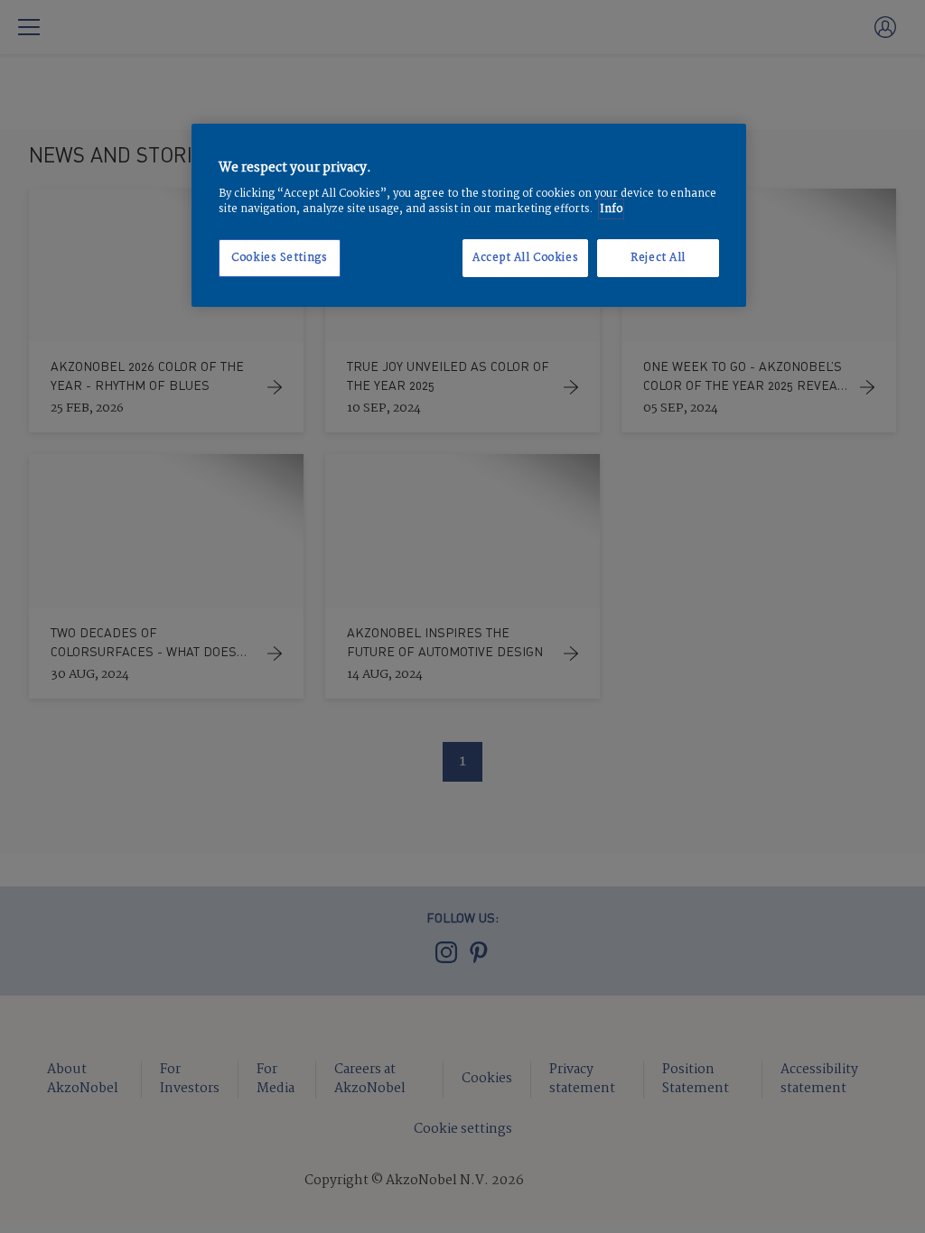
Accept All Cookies (525, 257)
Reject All (658, 257)
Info (611, 209)
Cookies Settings (279, 257)
